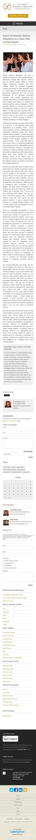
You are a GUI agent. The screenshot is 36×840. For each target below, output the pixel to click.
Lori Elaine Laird (7, 44)
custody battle (26, 472)
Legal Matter (6, 558)
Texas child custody (16, 472)
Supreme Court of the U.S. (10, 699)
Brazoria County (7, 675)
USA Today (6, 654)
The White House (7, 702)
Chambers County (7, 665)
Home (18, 796)
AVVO (4, 615)
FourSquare (6, 612)
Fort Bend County (7, 678)
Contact (18, 811)
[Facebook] (16, 790)
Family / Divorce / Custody (11, 560)
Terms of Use (10, 819)
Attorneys (18, 799)
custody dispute (21, 469)
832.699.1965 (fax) (18, 779)
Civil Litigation (8, 565)
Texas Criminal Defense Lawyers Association (15, 598)
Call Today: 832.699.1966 (18, 16)
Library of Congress (8, 695)
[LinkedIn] (20, 790)
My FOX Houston (7, 642)
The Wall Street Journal (9, 645)
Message (5, 438)
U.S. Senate (6, 692)
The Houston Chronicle (9, 632)
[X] (11, 790)
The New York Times (8, 635)
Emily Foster (14, 519)
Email (4, 432)
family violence (20, 467)
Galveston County (7, 672)
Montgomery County (8, 669)
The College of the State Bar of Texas (13, 594)
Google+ (5, 624)
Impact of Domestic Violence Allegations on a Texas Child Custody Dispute (16, 38)
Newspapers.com (7, 639)
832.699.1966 (7, 716)
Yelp (4, 609)
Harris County (6, 681)
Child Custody (6, 467)
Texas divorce (6, 472)
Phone (5, 545)
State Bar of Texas (8, 601)
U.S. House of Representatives (11, 705)
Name (4, 427)
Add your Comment (11, 421)
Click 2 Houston (7, 648)
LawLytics (18, 831)
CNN (4, 651)
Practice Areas (18, 802)
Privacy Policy (18, 819)
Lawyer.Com (6, 621)
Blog (18, 808)
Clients (18, 814)
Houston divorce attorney (9, 469)
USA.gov (5, 689)
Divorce (14, 467)
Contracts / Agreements (11, 568)
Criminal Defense (9, 563)
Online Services (18, 805)
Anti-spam (26, 819)
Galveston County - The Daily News (12, 657)
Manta (4, 618)
